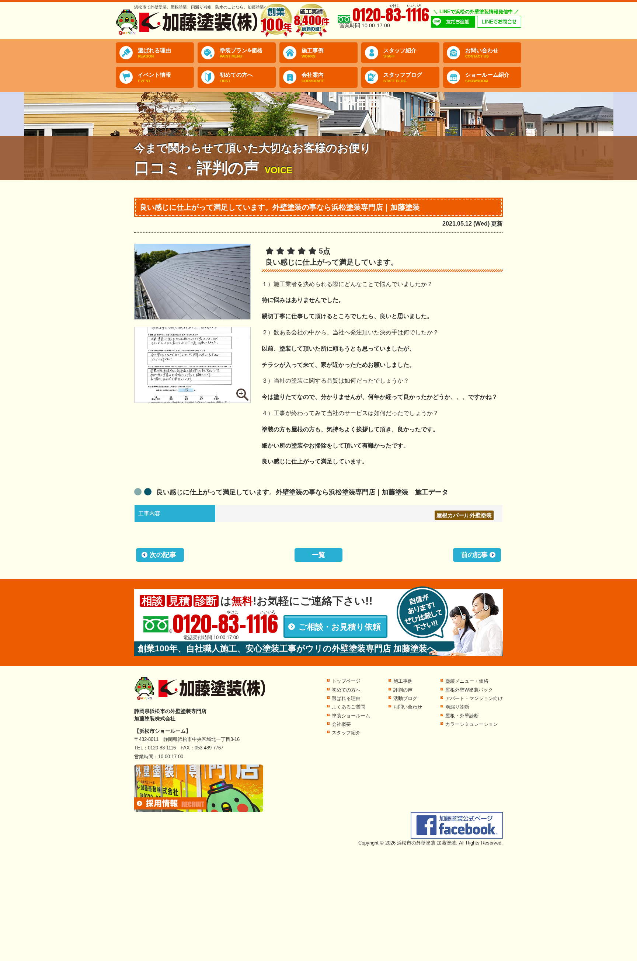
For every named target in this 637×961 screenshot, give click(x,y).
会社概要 (341, 724)
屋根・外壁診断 (462, 715)
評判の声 (403, 690)
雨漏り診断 (457, 707)
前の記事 (474, 554)
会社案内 (313, 77)
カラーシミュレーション (471, 724)
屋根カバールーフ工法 (464, 515)
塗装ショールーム (351, 715)
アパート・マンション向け (474, 698)
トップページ (346, 681)
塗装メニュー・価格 (466, 681)
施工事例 (313, 53)
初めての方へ (236, 77)
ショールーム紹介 (487, 77)
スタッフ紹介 (400, 53)
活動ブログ (405, 698)
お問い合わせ (481, 53)
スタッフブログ (402, 77)
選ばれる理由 (154, 53)
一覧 (318, 554)
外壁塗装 (481, 515)
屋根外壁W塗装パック (469, 690)
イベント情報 (154, 77)
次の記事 (163, 554)
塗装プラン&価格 (241, 53)
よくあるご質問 (348, 707)
